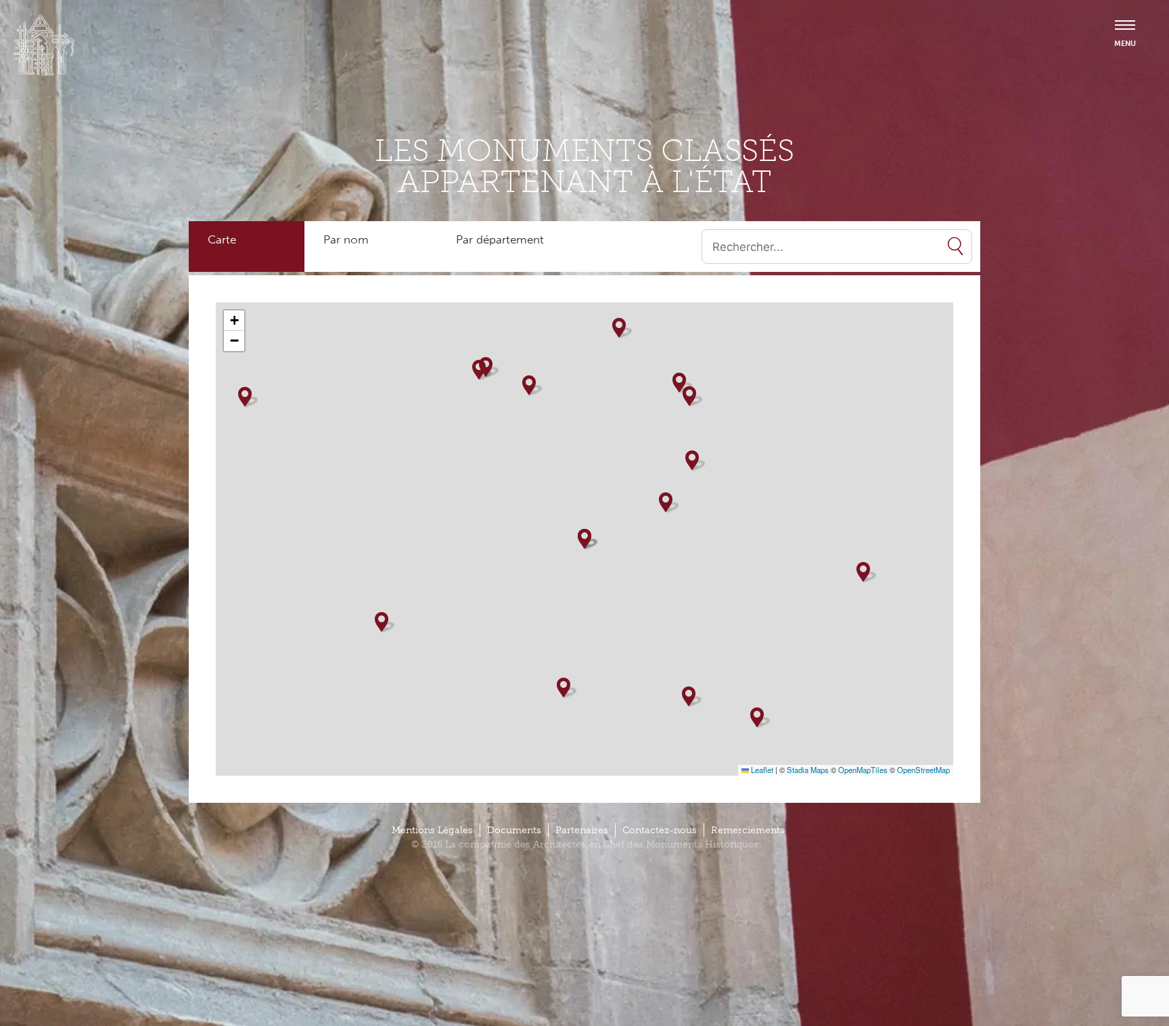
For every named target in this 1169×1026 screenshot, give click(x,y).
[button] (665, 502)
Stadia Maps (808, 769)
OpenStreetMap (923, 769)
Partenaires (581, 830)
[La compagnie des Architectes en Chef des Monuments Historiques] (44, 72)
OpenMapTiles (863, 769)
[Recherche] (955, 246)
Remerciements (748, 830)
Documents (514, 830)
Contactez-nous (659, 830)
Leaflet (761, 769)
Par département (500, 239)
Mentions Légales (432, 830)
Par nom (346, 239)
